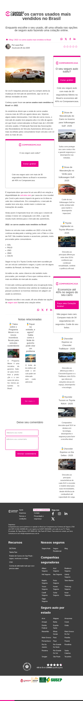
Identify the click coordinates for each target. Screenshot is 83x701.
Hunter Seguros (56, 588)
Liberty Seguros (67, 575)
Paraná (67, 641)
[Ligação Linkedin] (67, 515)
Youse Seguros (45, 588)
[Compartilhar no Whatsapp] (62, 39)
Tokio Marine (69, 580)
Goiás (67, 625)
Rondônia (68, 644)
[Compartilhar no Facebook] (71, 39)
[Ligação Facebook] (54, 515)
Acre (43, 618)
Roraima (45, 650)
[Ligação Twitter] (54, 520)
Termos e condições (22, 517)
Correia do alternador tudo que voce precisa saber (21, 567)
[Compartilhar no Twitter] (67, 39)
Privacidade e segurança (39, 517)
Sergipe (44, 657)
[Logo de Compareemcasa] (23, 14)
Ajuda (21, 510)
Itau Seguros (57, 574)
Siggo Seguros (45, 600)
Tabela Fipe (13, 552)
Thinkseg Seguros (68, 588)
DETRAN (12, 548)
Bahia (55, 622)
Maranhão (45, 631)
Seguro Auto (46, 548)
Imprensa (22, 513)
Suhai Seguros (56, 594)
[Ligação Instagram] (60, 515)
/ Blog (11, 40)
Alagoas (56, 618)
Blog (66, 548)
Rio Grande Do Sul (57, 652)
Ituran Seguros (67, 594)
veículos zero (26, 195)
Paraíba (67, 637)
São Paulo (56, 657)
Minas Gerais (55, 632)
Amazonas (68, 618)
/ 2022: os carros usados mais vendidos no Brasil (32, 40)
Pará (54, 637)
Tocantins (68, 657)
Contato (36, 513)
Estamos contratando (41, 510)
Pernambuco (46, 641)
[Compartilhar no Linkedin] (75, 39)
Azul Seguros (56, 569)
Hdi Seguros (46, 574)
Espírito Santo (55, 626)
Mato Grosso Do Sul (69, 632)
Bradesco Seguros (68, 569)
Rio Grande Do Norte (57, 646)
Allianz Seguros (45, 569)
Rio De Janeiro (44, 646)
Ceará (67, 622)
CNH (11, 562)
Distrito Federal (44, 626)
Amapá (44, 622)
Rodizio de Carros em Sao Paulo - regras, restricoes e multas (21, 557)
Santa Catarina (67, 652)
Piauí (55, 641)
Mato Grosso (46, 637)
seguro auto (13, 303)
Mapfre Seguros (45, 582)
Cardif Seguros (45, 594)
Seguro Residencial (57, 550)
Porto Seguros (56, 582)
